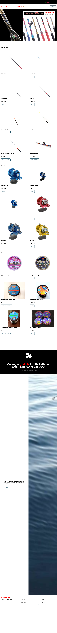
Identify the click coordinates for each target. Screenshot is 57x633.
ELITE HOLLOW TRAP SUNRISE (35, 327)
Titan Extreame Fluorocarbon (35, 272)
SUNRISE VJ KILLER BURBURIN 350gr (8, 126)
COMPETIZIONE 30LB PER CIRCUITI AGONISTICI (10, 327)
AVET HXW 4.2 (3, 240)
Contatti (30, 6)
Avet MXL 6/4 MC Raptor (5, 212)
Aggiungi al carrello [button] (6, 76)
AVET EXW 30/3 (33, 240)
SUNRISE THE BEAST (34, 153)
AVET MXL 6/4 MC (4, 185)
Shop (13, 6)
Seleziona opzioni (5, 132)
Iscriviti (7, 487)
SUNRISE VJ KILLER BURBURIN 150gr (8, 153)
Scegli (32, 76)
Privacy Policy (23, 602)
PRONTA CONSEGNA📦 (20, 6)
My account (34, 6)
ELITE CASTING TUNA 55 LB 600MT (36, 299)
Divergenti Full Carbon (5, 70)
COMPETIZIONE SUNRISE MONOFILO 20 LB (9, 299)
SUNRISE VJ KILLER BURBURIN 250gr (37, 126)
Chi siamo (26, 6)
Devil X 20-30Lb (33, 70)
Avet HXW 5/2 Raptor (34, 185)
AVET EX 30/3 (32, 212)
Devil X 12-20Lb (4, 98)
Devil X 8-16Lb (32, 98)
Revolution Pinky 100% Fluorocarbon (8, 272)
